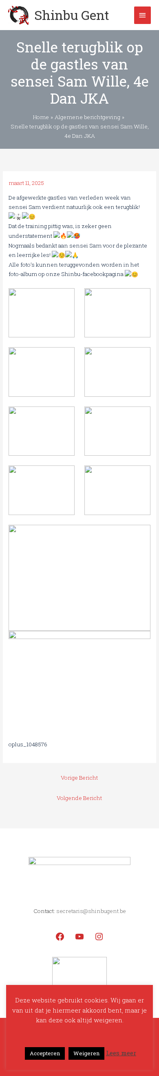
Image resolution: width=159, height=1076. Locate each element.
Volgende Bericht (79, 798)
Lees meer (121, 1053)
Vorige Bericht (79, 777)
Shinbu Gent (71, 15)
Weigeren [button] (86, 1053)
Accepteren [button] (45, 1053)
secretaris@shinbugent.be (91, 911)
